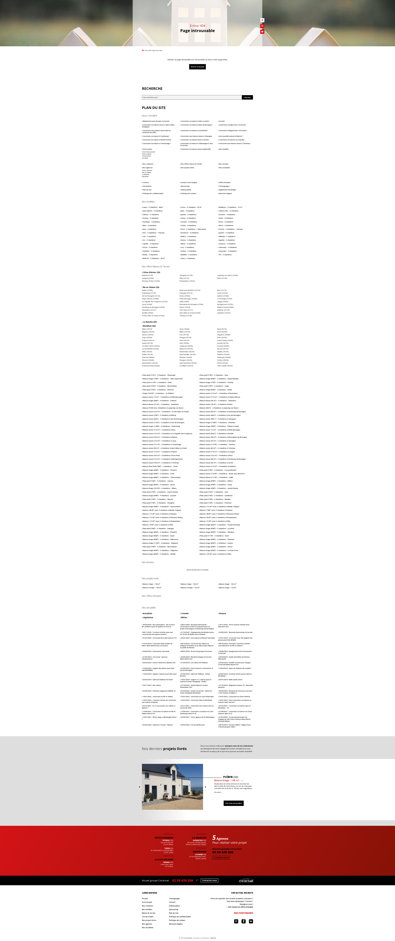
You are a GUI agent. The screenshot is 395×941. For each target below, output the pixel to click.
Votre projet (147, 149)
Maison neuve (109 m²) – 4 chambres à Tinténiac (161, 463)
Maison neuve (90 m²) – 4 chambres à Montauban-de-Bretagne (223, 437)
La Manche (145, 174)
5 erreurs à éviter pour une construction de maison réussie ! (157, 633)
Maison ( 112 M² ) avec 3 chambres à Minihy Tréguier (219, 507)
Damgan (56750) (185, 337)
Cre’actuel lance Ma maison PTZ (160, 638)
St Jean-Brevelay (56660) (151, 366)
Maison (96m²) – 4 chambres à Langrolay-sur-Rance (219, 408)
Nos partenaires (243, 913)
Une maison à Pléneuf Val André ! (197, 639)
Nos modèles (224, 149)
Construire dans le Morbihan (196, 700)
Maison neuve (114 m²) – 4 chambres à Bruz (159, 430)
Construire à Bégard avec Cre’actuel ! (233, 130)
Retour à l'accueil (197, 67)
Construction (146, 156)
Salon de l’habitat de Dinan (158, 680)
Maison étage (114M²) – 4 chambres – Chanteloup (161, 426)
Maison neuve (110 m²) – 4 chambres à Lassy (159, 441)
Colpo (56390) (147, 337)
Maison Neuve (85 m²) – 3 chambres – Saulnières (218, 401)
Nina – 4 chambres (150, 225)
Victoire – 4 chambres (227, 215)
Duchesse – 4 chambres (190, 233)
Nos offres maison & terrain (191, 164)
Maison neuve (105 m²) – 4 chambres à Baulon (160, 437)
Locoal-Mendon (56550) (150, 349)
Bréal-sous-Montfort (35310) (189, 290)
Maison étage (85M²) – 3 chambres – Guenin (216, 543)
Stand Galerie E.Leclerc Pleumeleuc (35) (194, 686)
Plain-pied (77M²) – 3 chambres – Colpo (214, 386)
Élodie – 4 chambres (150, 255)
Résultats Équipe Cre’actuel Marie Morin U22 (195, 658)
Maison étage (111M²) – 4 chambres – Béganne (160, 543)
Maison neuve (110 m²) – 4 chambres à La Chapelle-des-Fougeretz (167, 433)
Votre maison (146, 154)
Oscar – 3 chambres (150, 247)
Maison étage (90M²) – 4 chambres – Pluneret (160, 470)
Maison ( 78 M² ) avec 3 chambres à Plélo (158, 525)
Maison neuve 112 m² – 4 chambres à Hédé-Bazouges (220, 430)
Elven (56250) (222, 337)
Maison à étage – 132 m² (190, 588)
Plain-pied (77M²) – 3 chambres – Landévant (216, 496)
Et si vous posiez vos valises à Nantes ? (158, 707)
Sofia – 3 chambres (226, 218)
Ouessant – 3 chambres (228, 251)
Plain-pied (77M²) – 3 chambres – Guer (214, 375)
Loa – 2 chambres (187, 247)
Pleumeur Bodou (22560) (151, 281)
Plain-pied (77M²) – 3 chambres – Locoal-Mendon (218, 470)
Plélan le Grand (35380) (225, 307)
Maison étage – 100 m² (189, 584)
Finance (222, 613)
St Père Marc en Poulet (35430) (153, 316)
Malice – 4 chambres (188, 236)
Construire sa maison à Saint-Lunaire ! (195, 121)
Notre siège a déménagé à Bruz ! (159, 718)
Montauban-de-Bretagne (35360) (191, 304)
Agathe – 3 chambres (227, 240)
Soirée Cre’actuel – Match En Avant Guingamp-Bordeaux (196, 692)
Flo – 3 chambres (225, 255)
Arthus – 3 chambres (188, 251)
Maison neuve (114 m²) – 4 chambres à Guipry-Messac (220, 397)
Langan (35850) (222, 302)
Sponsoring (185, 186)
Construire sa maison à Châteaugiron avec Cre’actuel (196, 144)
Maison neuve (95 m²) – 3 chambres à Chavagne (218, 441)
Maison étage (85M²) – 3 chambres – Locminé (217, 528)
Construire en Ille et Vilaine (158, 697)
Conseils (185, 613)
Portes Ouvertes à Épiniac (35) (159, 663)
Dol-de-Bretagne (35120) (151, 296)
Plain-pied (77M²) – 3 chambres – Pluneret (158, 390)
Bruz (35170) (222, 290)
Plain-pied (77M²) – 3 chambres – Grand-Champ (160, 492)
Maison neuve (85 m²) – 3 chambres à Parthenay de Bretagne (223, 412)
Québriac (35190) (223, 310)
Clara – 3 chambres (188, 258)
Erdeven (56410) (148, 340)
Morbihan (145, 176)
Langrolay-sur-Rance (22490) (227, 275)
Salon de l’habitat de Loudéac (235, 668)
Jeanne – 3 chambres (226, 233)
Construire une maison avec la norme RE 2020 (197, 707)
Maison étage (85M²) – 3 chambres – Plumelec (217, 539)
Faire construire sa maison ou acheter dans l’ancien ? (234, 701)
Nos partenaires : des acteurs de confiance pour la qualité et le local (158, 626)
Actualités (147, 613)
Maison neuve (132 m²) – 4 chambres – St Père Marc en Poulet (166, 412)
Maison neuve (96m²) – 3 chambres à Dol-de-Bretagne (220, 415)
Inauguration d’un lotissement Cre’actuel (235, 652)
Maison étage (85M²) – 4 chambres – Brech (159, 485)
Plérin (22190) (222, 278)
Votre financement (148, 152)
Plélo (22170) (184, 278)
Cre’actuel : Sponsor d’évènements (155, 658)
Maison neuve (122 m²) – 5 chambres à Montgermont (163, 459)
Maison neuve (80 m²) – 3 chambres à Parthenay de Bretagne (223, 459)
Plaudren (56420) (223, 354)
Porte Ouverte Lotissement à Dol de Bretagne (196, 669)
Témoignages (224, 186)
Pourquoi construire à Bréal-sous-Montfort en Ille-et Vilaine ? (234, 645)
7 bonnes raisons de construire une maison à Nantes (159, 701)
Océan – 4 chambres (188, 225)
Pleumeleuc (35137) (149, 310)
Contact (146, 182)
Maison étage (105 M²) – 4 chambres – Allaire (160, 488)
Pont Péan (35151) (186, 310)
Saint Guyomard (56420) (188, 363)
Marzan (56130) (222, 349)
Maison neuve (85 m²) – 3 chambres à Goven (216, 463)
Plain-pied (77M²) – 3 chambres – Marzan (158, 499)
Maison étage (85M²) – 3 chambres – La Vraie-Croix (219, 550)
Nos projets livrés (187, 168)
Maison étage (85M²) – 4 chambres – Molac (216, 390)
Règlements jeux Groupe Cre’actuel (156, 121)
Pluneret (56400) (148, 360)
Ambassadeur (186, 190)
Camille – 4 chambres (151, 244)
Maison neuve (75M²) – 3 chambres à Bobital (159, 415)
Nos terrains (223, 164)
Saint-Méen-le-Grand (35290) (189, 313)
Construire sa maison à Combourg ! (156, 136)
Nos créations (148, 164)
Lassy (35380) (147, 304)
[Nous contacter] (262, 32)
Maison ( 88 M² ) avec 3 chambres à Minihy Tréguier (162, 510)
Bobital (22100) (147, 275)
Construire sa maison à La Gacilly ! (232, 140)
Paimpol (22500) (148, 278)
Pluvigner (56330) (185, 360)
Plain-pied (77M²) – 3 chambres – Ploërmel (215, 503)
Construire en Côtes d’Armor (234, 697)
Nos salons (152, 685)
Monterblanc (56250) (186, 352)
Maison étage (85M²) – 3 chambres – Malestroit (160, 539)
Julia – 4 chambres (187, 211)
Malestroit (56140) (186, 349)
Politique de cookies (188, 193)
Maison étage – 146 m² (151, 584)
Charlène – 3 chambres (151, 251)
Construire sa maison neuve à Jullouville (196, 149)
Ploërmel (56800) (148, 357)
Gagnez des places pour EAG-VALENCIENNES (158, 669)
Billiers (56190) (184, 332)
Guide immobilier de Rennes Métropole (234, 658)
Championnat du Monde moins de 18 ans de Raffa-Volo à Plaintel (197, 633)
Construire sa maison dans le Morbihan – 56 (234, 707)
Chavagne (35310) (185, 293)
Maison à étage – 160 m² (152, 588)
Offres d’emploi (225, 182)
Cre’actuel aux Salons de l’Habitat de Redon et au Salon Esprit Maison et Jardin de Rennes (196, 646)
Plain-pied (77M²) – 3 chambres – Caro (214, 492)
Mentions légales (225, 193)
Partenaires (147, 186)
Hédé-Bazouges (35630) (188, 299)
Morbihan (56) (149, 326)
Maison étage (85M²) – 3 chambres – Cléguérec (160, 550)
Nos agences (148, 168)
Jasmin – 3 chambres (188, 215)
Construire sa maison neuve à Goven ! (195, 140)
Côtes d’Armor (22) (151, 272)
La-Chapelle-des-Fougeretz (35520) (155, 302)
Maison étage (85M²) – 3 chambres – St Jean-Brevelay (220, 525)
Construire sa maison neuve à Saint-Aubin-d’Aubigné (158, 126)
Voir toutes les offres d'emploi (240, 907)
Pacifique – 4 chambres (151, 222)
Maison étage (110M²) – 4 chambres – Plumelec (217, 422)
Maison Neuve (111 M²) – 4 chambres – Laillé (216, 477)
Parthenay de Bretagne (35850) (153, 307)
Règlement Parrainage (227, 190)
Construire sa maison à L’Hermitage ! (157, 143)
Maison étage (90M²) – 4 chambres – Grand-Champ (219, 488)
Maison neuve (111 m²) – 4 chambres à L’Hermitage (162, 444)
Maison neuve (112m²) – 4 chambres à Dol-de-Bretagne (163, 422)
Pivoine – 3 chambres (151, 218)
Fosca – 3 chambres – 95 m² (191, 207)
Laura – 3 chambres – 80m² (153, 207)
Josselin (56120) (223, 343)
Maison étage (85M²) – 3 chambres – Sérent (216, 547)
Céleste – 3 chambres (151, 215)
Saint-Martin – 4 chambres (153, 211)
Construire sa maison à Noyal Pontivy (157, 140)
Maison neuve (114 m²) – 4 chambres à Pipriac (160, 452)
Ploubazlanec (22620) (187, 281)
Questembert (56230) (150, 363)
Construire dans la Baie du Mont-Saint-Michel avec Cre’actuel (157, 645)
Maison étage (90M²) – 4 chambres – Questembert (162, 507)
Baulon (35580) (147, 290)
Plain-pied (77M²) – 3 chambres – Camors (158, 481)
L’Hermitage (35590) (224, 299)
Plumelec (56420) (185, 357)
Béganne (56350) (148, 332)
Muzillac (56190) (223, 352)
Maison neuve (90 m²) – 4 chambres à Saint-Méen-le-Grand (165, 448)
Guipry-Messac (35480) (150, 299)
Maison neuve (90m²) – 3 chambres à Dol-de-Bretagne (163, 419)
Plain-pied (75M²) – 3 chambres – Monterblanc (160, 547)
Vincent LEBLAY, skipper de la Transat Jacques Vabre (234, 726)
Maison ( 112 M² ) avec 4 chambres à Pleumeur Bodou (163, 517)
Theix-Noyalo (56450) (225, 366)
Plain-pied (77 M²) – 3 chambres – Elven (157, 382)
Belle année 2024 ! (231, 680)
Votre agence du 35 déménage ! (198, 717)
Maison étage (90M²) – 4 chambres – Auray (216, 485)
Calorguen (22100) (186, 275)
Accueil (143, 50)
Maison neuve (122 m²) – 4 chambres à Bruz (216, 455)
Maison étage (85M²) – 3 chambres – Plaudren (160, 532)
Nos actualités (224, 168)
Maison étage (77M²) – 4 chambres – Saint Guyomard (162, 379)
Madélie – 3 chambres (189, 255)
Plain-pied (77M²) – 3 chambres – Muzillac (215, 499)
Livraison (145, 158)
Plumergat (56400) (224, 357)
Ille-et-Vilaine (146, 172)
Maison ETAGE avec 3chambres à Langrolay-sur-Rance (163, 408)
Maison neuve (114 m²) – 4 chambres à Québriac (218, 466)
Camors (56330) (147, 335)
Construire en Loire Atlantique (197, 697)
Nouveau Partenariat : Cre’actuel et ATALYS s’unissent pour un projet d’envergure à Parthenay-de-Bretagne (197, 627)
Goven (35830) (184, 296)
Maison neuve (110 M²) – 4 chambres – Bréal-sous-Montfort (222, 474)
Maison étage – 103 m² (227, 584)
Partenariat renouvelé (156, 651)
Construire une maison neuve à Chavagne (196, 136)
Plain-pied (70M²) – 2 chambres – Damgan (158, 528)
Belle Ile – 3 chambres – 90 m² (154, 258)
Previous (139, 786)
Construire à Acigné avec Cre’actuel (232, 125)
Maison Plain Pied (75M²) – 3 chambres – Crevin (160, 466)
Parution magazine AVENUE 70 (159, 691)
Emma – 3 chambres (188, 240)
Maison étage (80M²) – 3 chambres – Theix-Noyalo (162, 477)
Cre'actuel (246, 880)
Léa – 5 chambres (149, 236)
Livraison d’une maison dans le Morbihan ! (235, 675)
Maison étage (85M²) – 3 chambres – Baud (158, 536)
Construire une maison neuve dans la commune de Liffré (156, 132)
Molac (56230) (147, 352)
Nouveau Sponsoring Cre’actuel (235, 632)
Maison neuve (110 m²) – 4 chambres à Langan (217, 452)
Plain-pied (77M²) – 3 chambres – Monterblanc (160, 386)
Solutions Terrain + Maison (158, 725)
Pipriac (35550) (184, 307)
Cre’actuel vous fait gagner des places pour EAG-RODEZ (235, 639)
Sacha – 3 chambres (188, 218)
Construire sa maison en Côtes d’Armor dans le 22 (235, 712)
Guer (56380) (184, 343)
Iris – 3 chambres (149, 240)
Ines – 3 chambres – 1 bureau (153, 233)
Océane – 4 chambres (189, 222)
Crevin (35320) (222, 293)
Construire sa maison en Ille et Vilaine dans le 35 (159, 712)
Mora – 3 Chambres (226, 225)
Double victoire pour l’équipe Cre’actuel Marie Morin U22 (234, 664)
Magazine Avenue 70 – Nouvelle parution (235, 686)
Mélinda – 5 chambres (227, 236)
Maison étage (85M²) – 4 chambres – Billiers (216, 481)
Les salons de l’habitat (194, 663)
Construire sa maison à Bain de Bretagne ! (197, 125)
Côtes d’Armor (147, 170)
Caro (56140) (184, 335)
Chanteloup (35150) (149, 293)
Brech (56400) (222, 332)
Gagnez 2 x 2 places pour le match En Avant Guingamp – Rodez (195, 681)
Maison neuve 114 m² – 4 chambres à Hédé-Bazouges (163, 397)
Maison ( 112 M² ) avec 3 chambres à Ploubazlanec (161, 521)
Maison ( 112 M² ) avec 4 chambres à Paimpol (160, 514)
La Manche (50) (150, 322)
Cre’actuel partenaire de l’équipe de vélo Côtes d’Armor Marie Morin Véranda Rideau (234, 719)
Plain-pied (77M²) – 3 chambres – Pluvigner (158, 503)
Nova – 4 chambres (226, 222)
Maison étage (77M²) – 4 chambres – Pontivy (216, 382)
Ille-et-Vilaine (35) (151, 287)
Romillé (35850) (147, 313)
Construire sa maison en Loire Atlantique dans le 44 (196, 712)
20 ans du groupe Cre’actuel (196, 651)
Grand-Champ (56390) (225, 340)
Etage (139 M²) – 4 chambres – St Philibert (158, 393)
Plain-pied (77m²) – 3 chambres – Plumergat (159, 375)
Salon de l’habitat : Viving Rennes (195, 675)
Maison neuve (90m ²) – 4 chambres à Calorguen (218, 419)
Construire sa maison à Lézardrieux (194, 130)
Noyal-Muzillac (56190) (187, 354)
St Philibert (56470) (186, 366)
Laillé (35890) (184, 302)
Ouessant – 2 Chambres (228, 247)
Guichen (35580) (223, 296)
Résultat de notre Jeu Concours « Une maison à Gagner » (235, 692)
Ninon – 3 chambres (188, 244)
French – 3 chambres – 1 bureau (231, 229)
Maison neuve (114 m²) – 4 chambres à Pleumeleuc (219, 393)
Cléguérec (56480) (223, 335)
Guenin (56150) (147, 343)
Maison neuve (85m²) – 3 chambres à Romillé (216, 433)
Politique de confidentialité (153, 193)
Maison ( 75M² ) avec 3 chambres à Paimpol (216, 510)
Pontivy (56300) (223, 360)
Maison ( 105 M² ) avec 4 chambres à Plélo (215, 554)
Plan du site (147, 190)
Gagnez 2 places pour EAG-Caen (160, 674)
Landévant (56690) (186, 346)
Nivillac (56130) (147, 354)
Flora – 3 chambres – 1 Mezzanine (193, 229)
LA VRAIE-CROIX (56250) (151, 346)
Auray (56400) (184, 329)
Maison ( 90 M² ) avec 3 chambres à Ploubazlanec (218, 517)
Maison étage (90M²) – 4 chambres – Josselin (159, 496)
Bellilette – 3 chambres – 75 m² (230, 207)
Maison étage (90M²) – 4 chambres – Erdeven (159, 401)
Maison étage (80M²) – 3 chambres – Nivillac (159, 554)
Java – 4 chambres (149, 229)
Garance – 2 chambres (227, 244)
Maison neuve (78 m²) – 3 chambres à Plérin (216, 404)
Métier (184, 617)
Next (205, 786)
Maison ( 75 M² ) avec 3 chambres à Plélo (215, 521)
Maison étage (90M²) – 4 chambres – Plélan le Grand (219, 426)
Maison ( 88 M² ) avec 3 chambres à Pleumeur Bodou (219, 514)
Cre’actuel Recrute (193, 725)
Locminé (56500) (223, 346)
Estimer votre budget (189, 182)
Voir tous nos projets (233, 803)
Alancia (213, 938)
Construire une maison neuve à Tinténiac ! (235, 143)
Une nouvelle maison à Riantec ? (231, 136)
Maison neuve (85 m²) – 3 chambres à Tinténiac (217, 448)
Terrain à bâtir (148, 917)
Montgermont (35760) (225, 304)
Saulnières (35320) (223, 313)
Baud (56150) (222, 329)
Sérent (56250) (222, 363)
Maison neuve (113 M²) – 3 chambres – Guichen (217, 444)
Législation (148, 617)
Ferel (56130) (184, 340)
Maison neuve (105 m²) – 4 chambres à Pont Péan (161, 455)
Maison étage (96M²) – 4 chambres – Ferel (158, 474)
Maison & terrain (148, 913)
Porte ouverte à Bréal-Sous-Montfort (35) (234, 626)
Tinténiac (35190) (185, 316)
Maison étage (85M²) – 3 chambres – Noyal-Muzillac (219, 379)
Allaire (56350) (147, 329)
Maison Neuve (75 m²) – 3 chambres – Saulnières (161, 404)
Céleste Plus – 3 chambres (229, 211)
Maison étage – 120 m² (227, 588)
